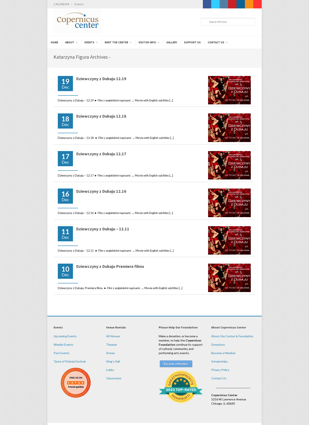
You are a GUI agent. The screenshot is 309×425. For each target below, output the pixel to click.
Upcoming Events (65, 336)
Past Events (62, 353)
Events (79, 4)
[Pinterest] (232, 4)
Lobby (110, 370)
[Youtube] (257, 4)
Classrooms (113, 378)
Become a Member (223, 353)
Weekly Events (63, 344)
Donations (218, 344)
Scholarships (219, 361)
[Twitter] (215, 4)
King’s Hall (113, 361)
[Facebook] (207, 4)
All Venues (113, 336)
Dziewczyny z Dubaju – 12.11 (103, 228)
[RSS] (249, 4)
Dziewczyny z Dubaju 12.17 (101, 153)
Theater (111, 344)
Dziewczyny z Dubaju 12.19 (101, 78)
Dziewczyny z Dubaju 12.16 (101, 191)
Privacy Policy (220, 370)
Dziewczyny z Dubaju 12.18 (101, 116)
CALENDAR (61, 4)
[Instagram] (224, 4)
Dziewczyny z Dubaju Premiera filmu (110, 266)
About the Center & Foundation (232, 336)
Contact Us (218, 378)
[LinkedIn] (240, 4)
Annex (110, 353)
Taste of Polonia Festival (70, 361)
